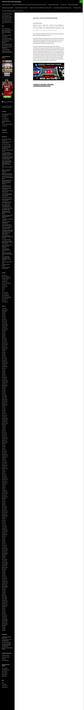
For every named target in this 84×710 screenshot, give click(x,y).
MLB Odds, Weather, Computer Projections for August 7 (6, 250)
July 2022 (3, 350)
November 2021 (5, 363)
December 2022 (5, 343)
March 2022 (4, 357)
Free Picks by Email (5, 279)
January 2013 (4, 509)
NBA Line (3, 287)
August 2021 (4, 368)
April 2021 (4, 374)
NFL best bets (43, 84)
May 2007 (3, 611)
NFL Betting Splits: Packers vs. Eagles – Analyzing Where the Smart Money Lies (7, 194)
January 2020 (4, 397)
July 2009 (3, 570)
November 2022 (5, 344)
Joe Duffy (46, 30)
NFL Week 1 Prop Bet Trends (7, 197)
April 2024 (4, 317)
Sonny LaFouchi (4, 672)
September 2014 (5, 482)
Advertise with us (5, 132)
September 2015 (5, 468)
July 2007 (3, 608)
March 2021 (4, 375)
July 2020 (3, 388)
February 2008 (4, 597)
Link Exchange (4, 284)
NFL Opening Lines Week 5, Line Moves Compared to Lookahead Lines (6, 147)
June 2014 (4, 487)
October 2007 (4, 603)
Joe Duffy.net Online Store (6, 283)
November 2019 (5, 401)
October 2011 (4, 532)
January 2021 (4, 379)
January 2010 (4, 561)
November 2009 (5, 564)
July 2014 (3, 485)
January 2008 (4, 598)
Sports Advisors (4, 674)
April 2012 (4, 523)
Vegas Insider (4, 676)
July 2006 (3, 627)
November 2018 (5, 419)
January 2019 (4, 416)
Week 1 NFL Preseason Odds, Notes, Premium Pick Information (7, 246)
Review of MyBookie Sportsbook (21, 7)
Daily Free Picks (63, 4)
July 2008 (3, 589)
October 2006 (4, 622)
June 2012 (4, 520)
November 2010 (5, 550)
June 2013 (4, 501)
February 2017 (4, 451)
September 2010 (5, 553)
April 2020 (4, 393)
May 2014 (3, 488)
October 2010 (4, 551)
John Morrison (4, 671)
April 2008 (4, 594)
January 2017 (4, 452)
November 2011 (5, 531)
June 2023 (4, 333)
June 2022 (4, 352)
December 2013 (5, 492)
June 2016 (4, 459)
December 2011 (5, 529)
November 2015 (5, 465)
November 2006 (5, 620)
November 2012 (5, 512)
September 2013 (5, 496)
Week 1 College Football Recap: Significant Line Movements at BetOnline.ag (6, 205)
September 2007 (5, 605)
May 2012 (3, 521)
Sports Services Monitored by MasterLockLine (62, 7)
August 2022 (4, 349)
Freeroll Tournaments (5, 657)
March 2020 (4, 394)
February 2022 (4, 358)
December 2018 (5, 418)
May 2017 (3, 448)
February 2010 (4, 559)
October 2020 (4, 383)
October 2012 (4, 514)
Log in (3, 682)
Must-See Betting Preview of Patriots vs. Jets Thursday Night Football (7, 177)
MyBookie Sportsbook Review (7, 7)
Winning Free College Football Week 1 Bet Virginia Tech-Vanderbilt (7, 216)
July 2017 (3, 445)
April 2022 (4, 355)
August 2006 (4, 625)
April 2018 (4, 430)
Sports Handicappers (5, 295)
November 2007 (5, 601)
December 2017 (5, 437)
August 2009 (4, 568)
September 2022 (5, 347)
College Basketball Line (6, 276)
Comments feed (4, 685)
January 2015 (4, 476)
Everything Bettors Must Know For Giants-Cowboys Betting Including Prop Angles (7, 158)
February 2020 (4, 396)
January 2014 (4, 490)
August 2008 (4, 587)
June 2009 (4, 572)
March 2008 (4, 595)
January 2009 (4, 579)
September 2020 (5, 385)
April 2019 (4, 412)
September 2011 (5, 534)
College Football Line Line (6, 278)
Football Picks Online (5, 655)
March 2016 (4, 460)
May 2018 (3, 429)
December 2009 (5, 562)
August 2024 (4, 311)
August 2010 (4, 554)
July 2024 (3, 313)
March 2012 (4, 525)
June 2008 (4, 590)
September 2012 (5, 515)
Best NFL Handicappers (6, 4)
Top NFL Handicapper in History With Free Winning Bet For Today (7, 236)
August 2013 (4, 498)
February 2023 (4, 339)
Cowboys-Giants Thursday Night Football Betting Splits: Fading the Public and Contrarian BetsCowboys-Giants (7, 163)
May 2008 (3, 592)
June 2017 (4, 446)
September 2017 (5, 441)
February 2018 (4, 434)
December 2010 (5, 548)
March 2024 (4, 319)
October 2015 (4, 466)
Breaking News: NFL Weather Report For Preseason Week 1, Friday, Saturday (7, 242)
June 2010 (4, 556)
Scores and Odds (5, 292)
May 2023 (3, 335)
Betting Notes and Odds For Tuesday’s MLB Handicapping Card (7, 254)
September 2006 (5, 623)
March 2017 (4, 449)
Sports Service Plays (5, 298)
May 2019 (3, 410)
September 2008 (5, 586)
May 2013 (3, 503)
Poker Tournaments (5, 660)
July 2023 (3, 332)
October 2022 (4, 346)
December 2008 (5, 581)
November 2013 (5, 493)
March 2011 (4, 543)
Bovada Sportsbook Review (53, 4)
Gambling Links (4, 281)
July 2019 (3, 407)
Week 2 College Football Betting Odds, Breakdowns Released (6, 212)
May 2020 (3, 391)
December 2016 (5, 454)
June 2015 (4, 471)
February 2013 (4, 507)
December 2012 (5, 510)
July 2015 (3, 470)
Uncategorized (4, 125)
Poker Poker (4, 658)
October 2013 (4, 495)
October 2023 (4, 327)
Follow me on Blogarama (7, 107)
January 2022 (4, 360)
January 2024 (4, 322)
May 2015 (3, 473)
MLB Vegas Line (4, 286)
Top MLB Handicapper (77, 7)
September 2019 (5, 404)
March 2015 (4, 474)
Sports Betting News (37, 23)
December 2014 (5, 477)
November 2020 (5, 382)
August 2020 (4, 386)
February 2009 (4, 578)
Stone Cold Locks (5, 301)
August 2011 (4, 536)
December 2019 (5, 399)
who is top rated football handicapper (42, 86)
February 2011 (4, 545)
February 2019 (4, 415)
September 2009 (5, 567)
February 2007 (4, 616)
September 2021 (5, 366)
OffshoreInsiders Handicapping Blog (11, 1)
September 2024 (5, 310)
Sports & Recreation (5, 118)
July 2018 (3, 426)
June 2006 (4, 628)
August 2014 (4, 484)
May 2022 (3, 354)
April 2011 (4, 542)
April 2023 (4, 336)
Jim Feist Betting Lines (5, 669)
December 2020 (5, 380)
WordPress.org (4, 687)
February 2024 (4, 321)
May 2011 (3, 540)
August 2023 (4, 330)
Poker (3, 290)
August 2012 (4, 517)
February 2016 (4, 462)
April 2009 (4, 575)
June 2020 (4, 390)
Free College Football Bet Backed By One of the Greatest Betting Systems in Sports (7, 154)
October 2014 (4, 481)
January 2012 (4, 528)
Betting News (4, 275)
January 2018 (4, 435)
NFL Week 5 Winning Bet (6, 144)
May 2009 (3, 573)
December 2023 (5, 324)
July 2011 (3, 537)
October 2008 (4, 584)
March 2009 (4, 576)
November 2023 (5, 325)
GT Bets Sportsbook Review (73, 4)
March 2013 (4, 506)
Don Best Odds (4, 668)
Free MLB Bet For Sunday (6, 239)
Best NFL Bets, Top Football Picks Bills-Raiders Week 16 (48, 26)
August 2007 (4, 606)
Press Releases (4, 116)
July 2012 (3, 518)
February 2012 (4, 526)
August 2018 (4, 424)
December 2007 (5, 600)
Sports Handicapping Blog (6, 297)
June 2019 (4, 408)
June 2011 (4, 539)
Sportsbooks (4, 300)
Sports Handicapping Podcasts (7, 124)
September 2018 (5, 423)
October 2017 (4, 440)
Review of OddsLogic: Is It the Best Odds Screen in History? (40, 7)
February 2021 (4, 377)
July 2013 (3, 499)
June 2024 (4, 314)
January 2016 (4, 463)
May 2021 (3, 372)
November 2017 (5, 438)
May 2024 (3, 316)
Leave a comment (53, 30)
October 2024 (4, 308)
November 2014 (5, 479)
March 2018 (4, 432)
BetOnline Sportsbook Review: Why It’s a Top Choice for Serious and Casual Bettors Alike (29, 4)
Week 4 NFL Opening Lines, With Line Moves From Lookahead (6, 171)
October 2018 (4, 421)
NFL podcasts (50, 84)
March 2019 (4, 413)
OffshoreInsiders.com (43, 60)
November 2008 (5, 583)
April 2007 (4, 612)
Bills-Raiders (36, 84)
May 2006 (3, 630)
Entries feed (4, 684)
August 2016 (4, 457)
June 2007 (4, 609)
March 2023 (4, 338)
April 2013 (4, 504)
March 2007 (4, 614)
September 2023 (5, 328)
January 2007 (4, 617)
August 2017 (4, 443)
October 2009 (4, 565)
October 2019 (4, 402)
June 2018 (4, 427)
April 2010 (4, 557)
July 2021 (3, 369)
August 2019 (4, 405)
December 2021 (5, 361)
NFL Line (3, 289)
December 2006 (5, 619)
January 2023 (4, 341)
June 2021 (4, 371)
